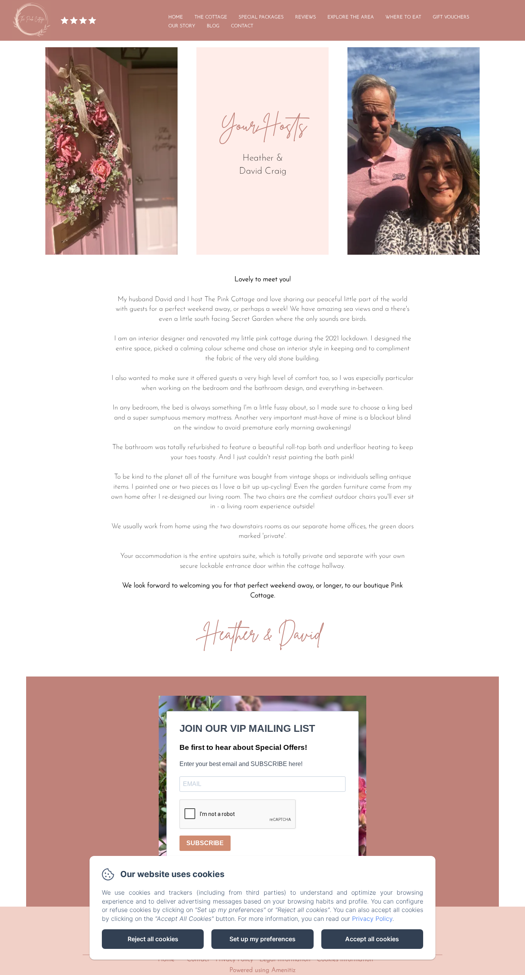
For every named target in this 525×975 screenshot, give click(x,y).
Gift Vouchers (451, 17)
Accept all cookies (372, 939)
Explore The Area (350, 17)
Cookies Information (345, 959)
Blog (213, 26)
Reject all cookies (153, 939)
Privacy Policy (234, 959)
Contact (242, 26)
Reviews (305, 17)
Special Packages (261, 17)
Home (175, 17)
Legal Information (285, 959)
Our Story (181, 26)
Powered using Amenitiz (262, 970)
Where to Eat (403, 17)
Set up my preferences (262, 939)
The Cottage (210, 17)
